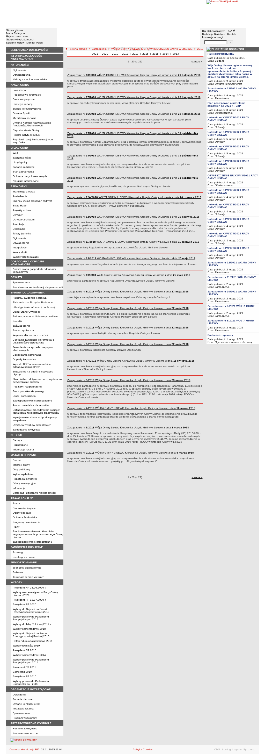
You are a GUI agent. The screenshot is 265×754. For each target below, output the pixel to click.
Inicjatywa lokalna (23, 708)
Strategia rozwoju (23, 104)
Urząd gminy (20, 162)
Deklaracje (19, 228)
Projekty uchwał (22, 210)
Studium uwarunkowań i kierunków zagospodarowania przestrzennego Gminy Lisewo (38, 534)
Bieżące (17, 440)
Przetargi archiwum (24, 557)
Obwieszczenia (22, 74)
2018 (200, 48)
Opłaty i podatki (22, 512)
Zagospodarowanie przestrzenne (32, 400)
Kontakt (232, 34)
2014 (166, 53)
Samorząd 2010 (22, 671)
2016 (145, 53)
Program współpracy (25, 717)
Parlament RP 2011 (24, 667)
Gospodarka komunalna (27, 354)
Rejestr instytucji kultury (26, 134)
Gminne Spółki (21, 113)
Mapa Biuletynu (15, 33)
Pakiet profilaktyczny (221, 53)
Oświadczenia (21, 242)
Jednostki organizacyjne (27, 567)
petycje (17, 435)
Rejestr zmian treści (17, 36)
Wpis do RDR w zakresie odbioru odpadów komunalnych (32, 365)
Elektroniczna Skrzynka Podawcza (33, 302)
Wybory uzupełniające (26, 256)
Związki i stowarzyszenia (27, 108)
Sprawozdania (21, 282)
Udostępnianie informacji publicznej (34, 307)
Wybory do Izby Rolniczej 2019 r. (32, 624)
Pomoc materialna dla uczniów (31, 405)
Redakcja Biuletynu (213, 34)
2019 (115, 53)
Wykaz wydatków (23, 474)
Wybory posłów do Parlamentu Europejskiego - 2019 (31, 618)
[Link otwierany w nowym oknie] (233, 13)
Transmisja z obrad (24, 191)
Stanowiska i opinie (24, 508)
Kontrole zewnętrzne (25, 728)
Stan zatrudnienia (23, 171)
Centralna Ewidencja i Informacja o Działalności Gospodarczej (33, 341)
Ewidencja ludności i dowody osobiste (35, 316)
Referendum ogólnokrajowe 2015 (33, 641)
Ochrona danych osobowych (30, 176)
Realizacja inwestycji (25, 478)
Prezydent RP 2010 (24, 676)
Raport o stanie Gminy (26, 130)
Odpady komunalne (24, 359)
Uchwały (18, 214)
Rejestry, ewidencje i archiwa (30, 297)
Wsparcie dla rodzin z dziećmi (30, 335)
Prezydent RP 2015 (24, 650)
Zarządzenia (99, 48)
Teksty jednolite (22, 233)
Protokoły (18, 224)
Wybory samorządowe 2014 (29, 655)
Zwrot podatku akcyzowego (29, 391)
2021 (95, 53)
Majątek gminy (21, 464)
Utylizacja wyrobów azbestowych (32, 424)
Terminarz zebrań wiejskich (28, 577)
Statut (16, 503)
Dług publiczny (21, 469)
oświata (16, 277)
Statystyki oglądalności (19, 39)
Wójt (15, 153)
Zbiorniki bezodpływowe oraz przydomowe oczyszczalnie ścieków (38, 380)
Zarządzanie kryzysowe (26, 429)
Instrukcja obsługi (212, 37)
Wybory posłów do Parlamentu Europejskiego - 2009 (31, 682)
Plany (16, 526)
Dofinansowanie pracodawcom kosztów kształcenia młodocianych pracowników (36, 411)
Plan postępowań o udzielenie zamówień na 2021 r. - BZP (226, 104)
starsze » (197, 61)
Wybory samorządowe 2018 (29, 628)
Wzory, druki (20, 252)
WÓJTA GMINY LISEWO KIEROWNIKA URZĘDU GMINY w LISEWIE (152, 48)
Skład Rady (19, 205)
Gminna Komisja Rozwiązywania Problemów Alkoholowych (32, 124)
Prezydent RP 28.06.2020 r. (29, 587)
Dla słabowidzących (213, 31)
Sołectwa (18, 572)
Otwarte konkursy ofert (26, 703)
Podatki (17, 321)
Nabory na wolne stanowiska (30, 79)
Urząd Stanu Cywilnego (27, 311)
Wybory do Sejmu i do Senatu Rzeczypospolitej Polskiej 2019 (31, 610)
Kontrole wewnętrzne (25, 733)
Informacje (19, 488)
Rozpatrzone (20, 444)
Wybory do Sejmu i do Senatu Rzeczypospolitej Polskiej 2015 (31, 635)
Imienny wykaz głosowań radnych (33, 200)
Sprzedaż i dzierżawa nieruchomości (34, 492)
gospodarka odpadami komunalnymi (27, 263)
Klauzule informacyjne (26, 180)
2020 (105, 53)
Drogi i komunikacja (24, 395)
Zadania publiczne (24, 167)
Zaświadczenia (21, 325)
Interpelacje (20, 247)
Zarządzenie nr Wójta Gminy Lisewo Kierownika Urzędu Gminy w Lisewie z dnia (128, 275)
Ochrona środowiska (25, 517)
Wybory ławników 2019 (26, 645)
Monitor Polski (34, 42)
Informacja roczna (23, 449)
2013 (176, 53)
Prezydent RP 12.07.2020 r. (29, 599)
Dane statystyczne (24, 99)
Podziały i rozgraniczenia (27, 386)
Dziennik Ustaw (15, 42)
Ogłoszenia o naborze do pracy (233, 342)
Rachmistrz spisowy (220, 335)
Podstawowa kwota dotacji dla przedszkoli (38, 287)
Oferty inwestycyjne (24, 483)
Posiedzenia (20, 196)
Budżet (17, 460)
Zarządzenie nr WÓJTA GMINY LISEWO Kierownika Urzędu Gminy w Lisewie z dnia (134, 75)
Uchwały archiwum (23, 219)
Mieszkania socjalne (24, 118)
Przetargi (18, 552)
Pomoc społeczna (23, 330)
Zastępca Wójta (22, 157)
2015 (155, 53)
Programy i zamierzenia (26, 522)
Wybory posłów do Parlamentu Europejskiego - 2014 (31, 661)
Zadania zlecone (23, 699)
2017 (135, 53)
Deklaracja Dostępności (29, 49)
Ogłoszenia (19, 70)
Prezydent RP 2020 (24, 604)
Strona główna (15, 30)
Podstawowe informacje (27, 94)
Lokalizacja (19, 90)
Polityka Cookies (142, 749)
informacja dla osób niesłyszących (26, 57)
